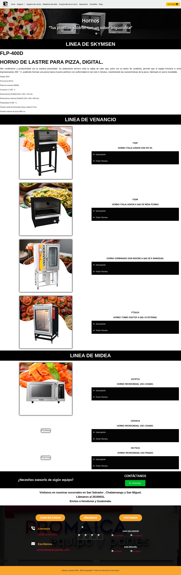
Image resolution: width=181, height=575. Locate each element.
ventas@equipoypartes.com (52, 549)
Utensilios (93, 4)
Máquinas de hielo (50, 4)
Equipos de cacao (34, 4)
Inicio (13, 4)
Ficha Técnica (102, 161)
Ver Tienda (172, 4)
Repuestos (83, 4)
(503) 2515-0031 (47, 534)
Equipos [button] (20, 4)
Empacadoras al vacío (68, 4)
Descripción (101, 154)
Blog (101, 4)
